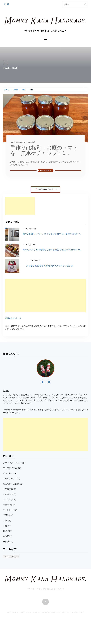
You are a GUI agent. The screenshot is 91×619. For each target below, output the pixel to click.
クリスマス (8, 489)
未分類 (6, 536)
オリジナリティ (10, 478)
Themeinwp (77, 612)
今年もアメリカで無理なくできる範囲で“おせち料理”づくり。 (52, 250)
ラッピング (8, 510)
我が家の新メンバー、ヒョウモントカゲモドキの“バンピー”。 (52, 234)
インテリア (8, 473)
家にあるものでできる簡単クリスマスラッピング (49, 266)
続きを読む (45, 170)
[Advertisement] (20, 206)
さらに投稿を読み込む (46, 189)
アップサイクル (10, 468)
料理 (33, 142)
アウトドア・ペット (12, 463)
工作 (5, 520)
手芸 (5, 526)
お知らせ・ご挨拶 (11, 484)
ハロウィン (8, 505)
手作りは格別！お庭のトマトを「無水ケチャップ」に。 (44, 150)
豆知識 (6, 541)
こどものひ (8, 494)
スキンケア (8, 499)
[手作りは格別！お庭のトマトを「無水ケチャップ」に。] (45, 118)
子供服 (6, 515)
